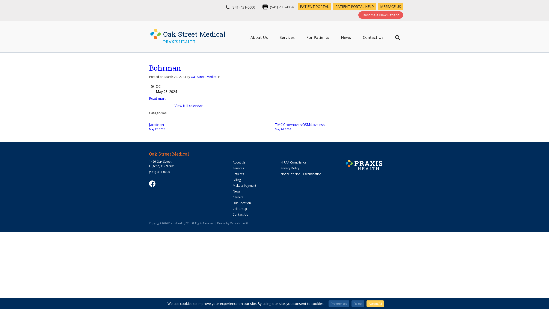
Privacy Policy (290, 168)
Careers (238, 197)
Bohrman (165, 68)
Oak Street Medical (204, 77)
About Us (259, 37)
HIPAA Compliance (293, 162)
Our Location (242, 203)
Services (287, 37)
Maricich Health (239, 223)
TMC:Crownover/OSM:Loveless (300, 126)
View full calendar (189, 105)
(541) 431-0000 (243, 7)
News (346, 37)
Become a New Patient (381, 15)
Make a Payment (244, 185)
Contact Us (373, 37)
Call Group (240, 209)
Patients (238, 174)
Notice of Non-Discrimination (301, 174)
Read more (157, 98)
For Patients (317, 37)
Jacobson (157, 126)
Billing (237, 180)
